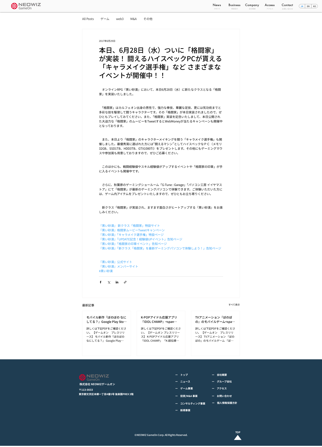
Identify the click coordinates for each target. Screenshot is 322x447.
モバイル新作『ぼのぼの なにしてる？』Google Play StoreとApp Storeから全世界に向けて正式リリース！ (106, 319)
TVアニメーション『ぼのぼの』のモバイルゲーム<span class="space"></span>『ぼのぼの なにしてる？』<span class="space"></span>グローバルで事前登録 (214, 319)
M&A (133, 19)
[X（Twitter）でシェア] (108, 282)
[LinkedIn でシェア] (117, 282)
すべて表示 (234, 304)
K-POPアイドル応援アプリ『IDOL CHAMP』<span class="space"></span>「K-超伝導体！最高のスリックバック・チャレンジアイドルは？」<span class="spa (160, 319)
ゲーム (104, 19)
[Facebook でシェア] (100, 282)
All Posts (88, 19)
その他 (147, 19)
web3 (120, 19)
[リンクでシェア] (125, 282)
